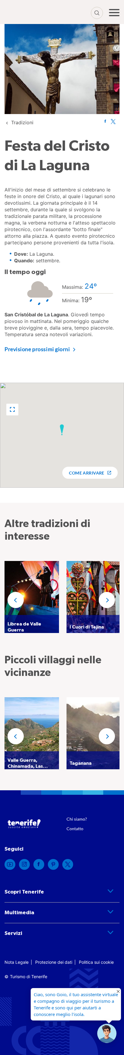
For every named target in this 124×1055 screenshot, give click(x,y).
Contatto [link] (75, 828)
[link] (22, 122)
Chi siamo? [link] (77, 818)
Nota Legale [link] (17, 962)
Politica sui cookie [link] (96, 962)
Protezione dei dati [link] (53, 962)
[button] (12, 409)
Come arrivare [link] (86, 472)
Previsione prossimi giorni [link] (37, 349)
